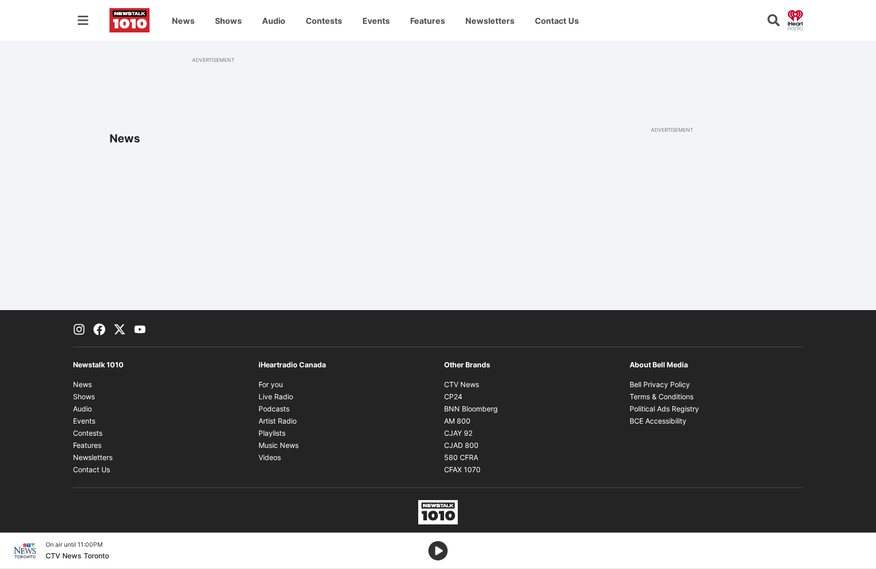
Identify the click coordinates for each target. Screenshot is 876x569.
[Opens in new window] (25, 550)
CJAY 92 (458, 433)
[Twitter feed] (120, 328)
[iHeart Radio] (795, 19)
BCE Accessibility (658, 420)
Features (427, 21)
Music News (279, 445)
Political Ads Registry (664, 408)
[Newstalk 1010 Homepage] (130, 20)
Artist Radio (278, 420)
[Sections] (83, 20)
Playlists (272, 433)
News (183, 21)
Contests (324, 21)
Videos (270, 457)
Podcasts (274, 408)
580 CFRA (461, 457)
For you (271, 384)
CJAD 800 (461, 445)
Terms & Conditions (662, 396)
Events (376, 21)
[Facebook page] (99, 328)
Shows (228, 21)
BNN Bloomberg (471, 408)
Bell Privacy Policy (660, 384)
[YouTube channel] (140, 328)
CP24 (453, 396)
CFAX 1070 (462, 469)
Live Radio (276, 396)
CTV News (461, 384)
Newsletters (490, 21)
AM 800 (457, 420)
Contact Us (557, 21)
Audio (273, 21)
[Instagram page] (79, 328)
